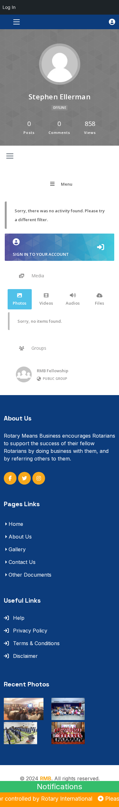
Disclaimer (24, 656)
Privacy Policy (29, 630)
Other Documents (30, 575)
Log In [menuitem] (9, 7)
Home (16, 524)
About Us (20, 536)
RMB (45, 778)
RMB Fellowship (52, 371)
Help (17, 618)
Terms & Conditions (35, 643)
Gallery (17, 549)
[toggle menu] (9, 156)
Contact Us (22, 562)
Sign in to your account (41, 254)
